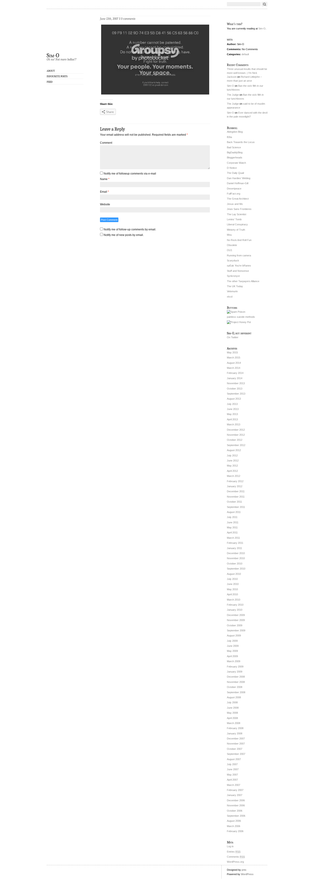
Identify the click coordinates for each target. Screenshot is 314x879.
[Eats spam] (236, 311)
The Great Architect (238, 198)
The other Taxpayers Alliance (243, 281)
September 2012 (236, 445)
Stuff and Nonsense (238, 270)
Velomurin (232, 291)
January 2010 (234, 609)
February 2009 (235, 666)
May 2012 (232, 465)
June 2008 (233, 707)
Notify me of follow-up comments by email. (130, 229)
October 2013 (234, 388)
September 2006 (236, 815)
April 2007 (232, 779)
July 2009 (232, 640)
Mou (229, 234)
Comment (106, 142)
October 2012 (234, 439)
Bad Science (234, 147)
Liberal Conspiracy (237, 224)
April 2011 (232, 532)
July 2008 (232, 702)
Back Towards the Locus (241, 142)
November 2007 (236, 743)
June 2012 (233, 460)
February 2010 (235, 604)
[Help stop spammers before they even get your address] (239, 322)
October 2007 (234, 748)
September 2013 (236, 393)
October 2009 (234, 625)
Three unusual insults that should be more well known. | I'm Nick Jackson (247, 73)
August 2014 (234, 362)
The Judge (233, 94)
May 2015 (232, 352)
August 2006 (234, 820)
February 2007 (235, 790)
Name (104, 179)
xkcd (229, 296)
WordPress (247, 874)
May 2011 (232, 527)
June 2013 (233, 409)
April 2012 (232, 471)
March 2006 (233, 826)
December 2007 (236, 738)
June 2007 (233, 769)
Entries (233, 851)
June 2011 (232, 522)
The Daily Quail (235, 173)
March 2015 (233, 357)
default (245, 54)
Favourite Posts (57, 76)
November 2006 (236, 805)
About (51, 70)
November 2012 (236, 434)
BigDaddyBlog (235, 152)
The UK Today (235, 286)
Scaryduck (233, 260)
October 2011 (234, 501)
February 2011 (235, 542)
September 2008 (236, 692)
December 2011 (236, 491)
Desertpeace (234, 188)
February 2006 (235, 831)
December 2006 (236, 800)
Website (105, 204)
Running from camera (239, 255)
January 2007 (234, 795)
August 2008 (234, 697)
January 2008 (234, 733)
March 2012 (233, 476)
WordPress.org (235, 861)
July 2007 (232, 764)
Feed (50, 81)
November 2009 (236, 620)
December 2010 (236, 553)
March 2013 (233, 424)
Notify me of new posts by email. (124, 235)
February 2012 (235, 481)
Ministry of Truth (236, 229)
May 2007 (232, 774)
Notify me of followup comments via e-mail (130, 173)
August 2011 (234, 512)
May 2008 (232, 712)
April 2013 (232, 419)
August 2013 (234, 398)
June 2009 (233, 645)
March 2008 (233, 723)
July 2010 (232, 579)
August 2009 (234, 635)
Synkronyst (233, 276)
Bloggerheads (234, 157)
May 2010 (232, 589)
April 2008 (232, 718)
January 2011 (234, 548)
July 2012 (232, 455)
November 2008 (236, 682)
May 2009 (232, 651)
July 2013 (232, 404)
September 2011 (236, 507)
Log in (230, 846)
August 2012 (234, 450)
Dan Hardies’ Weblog (238, 178)
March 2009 (233, 661)
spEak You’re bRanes (239, 265)
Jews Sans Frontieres (239, 209)
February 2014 (235, 373)
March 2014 (233, 367)
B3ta (229, 137)
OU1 (229, 250)
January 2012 (234, 486)
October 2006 (234, 810)
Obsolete (232, 245)
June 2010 (233, 584)
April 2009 (232, 656)
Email (104, 191)
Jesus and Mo (235, 204)
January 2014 (234, 378)
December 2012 (236, 429)
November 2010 (236, 558)
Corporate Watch (236, 162)
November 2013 (236, 383)
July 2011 (232, 517)
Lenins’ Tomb (234, 219)
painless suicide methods (241, 316)
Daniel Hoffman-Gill (237, 183)
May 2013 (232, 414)
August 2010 (234, 574)
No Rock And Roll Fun (239, 240)
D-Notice (232, 167)
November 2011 (236, 496)
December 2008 (236, 676)
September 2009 (236, 630)
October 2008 (234, 687)
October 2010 (234, 563)
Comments (236, 856)
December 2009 (236, 615)
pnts (244, 869)
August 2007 (234, 759)
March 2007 (233, 785)
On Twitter (232, 337)
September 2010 (236, 568)
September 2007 (236, 754)
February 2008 (235, 728)
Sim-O (53, 55)
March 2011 (233, 537)
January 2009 (234, 671)
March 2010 (233, 599)
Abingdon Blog (235, 131)
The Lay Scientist (236, 214)
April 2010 (232, 594)
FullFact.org (233, 193)
